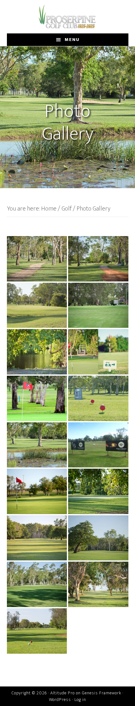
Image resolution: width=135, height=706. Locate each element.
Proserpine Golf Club (67, 17)
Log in (80, 699)
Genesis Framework (101, 693)
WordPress (60, 699)
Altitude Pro (62, 693)
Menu (72, 39)
